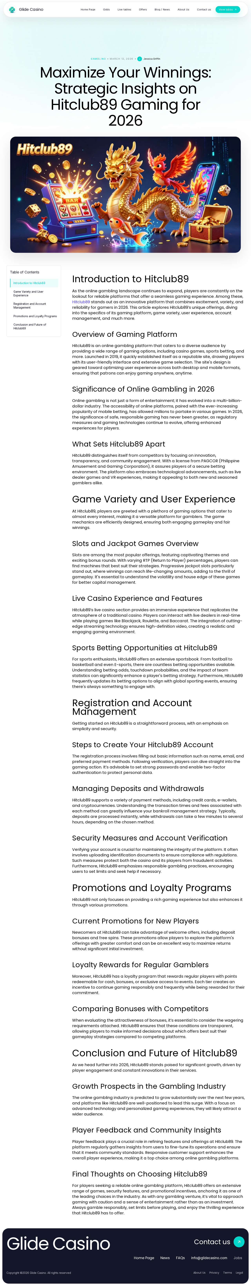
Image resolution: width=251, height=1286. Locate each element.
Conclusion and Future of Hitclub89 (30, 326)
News (165, 1257)
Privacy (214, 1273)
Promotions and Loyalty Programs (35, 316)
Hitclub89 (81, 302)
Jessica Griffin (152, 58)
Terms (227, 1273)
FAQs (180, 1257)
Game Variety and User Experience (28, 293)
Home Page (144, 1257)
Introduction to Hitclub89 (29, 283)
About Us (199, 1273)
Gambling (98, 58)
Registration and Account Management (30, 305)
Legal (239, 1273)
